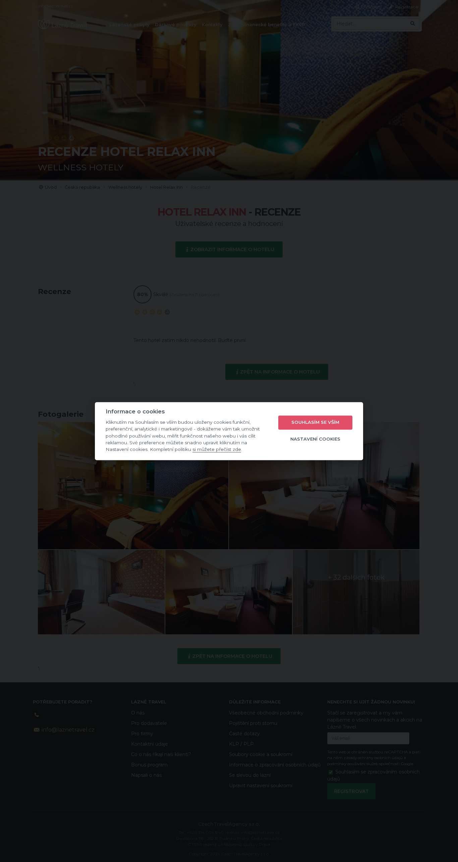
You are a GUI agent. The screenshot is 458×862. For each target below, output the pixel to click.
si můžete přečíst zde (216, 449)
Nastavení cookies (315, 439)
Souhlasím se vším (315, 422)
